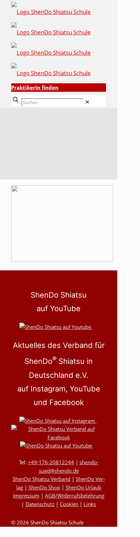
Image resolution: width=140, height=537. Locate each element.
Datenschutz (39, 504)
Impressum (26, 495)
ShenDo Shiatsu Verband (41, 478)
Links (90, 504)
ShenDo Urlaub (83, 487)
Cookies (69, 504)
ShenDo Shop (44, 487)
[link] (87, 102)
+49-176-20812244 (51, 462)
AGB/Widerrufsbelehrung (74, 495)
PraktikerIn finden (34, 87)
